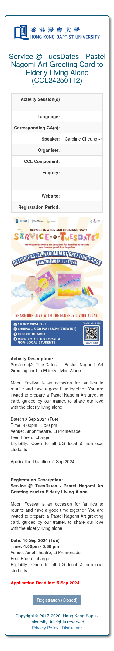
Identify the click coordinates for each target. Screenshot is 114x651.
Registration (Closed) (57, 600)
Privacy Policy (45, 628)
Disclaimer (72, 628)
